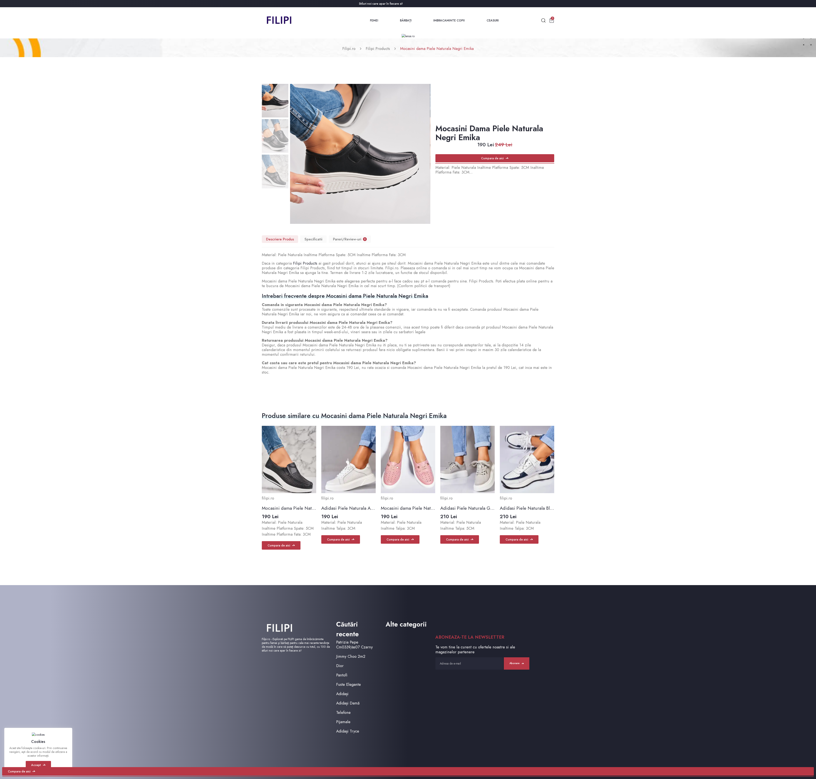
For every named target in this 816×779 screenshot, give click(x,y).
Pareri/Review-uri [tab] (349, 239)
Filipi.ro (349, 48)
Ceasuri (493, 20)
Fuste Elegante (348, 684)
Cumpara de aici (492, 158)
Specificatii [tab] (313, 239)
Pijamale (343, 721)
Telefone (343, 712)
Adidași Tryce (347, 731)
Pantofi (341, 675)
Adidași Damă (348, 703)
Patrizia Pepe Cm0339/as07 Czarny (354, 644)
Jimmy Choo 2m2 (350, 656)
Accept (36, 765)
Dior (340, 665)
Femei (374, 20)
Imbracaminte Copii (449, 20)
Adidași (342, 693)
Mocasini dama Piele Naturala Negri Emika (437, 48)
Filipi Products (378, 48)
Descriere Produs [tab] (280, 239)
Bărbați (406, 20)
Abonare (514, 663)
